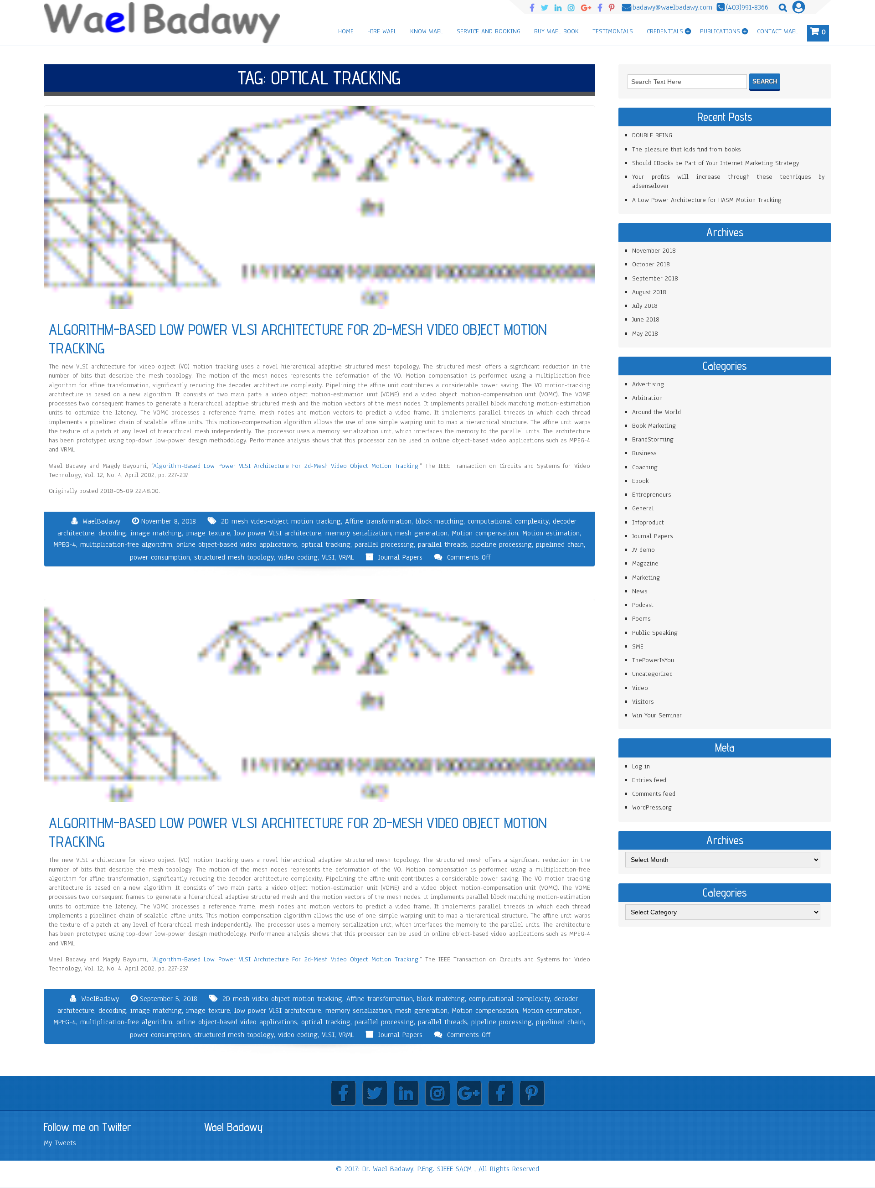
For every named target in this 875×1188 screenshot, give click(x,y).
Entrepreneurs (651, 494)
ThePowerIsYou (653, 660)
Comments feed (653, 793)
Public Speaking (655, 632)
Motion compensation (485, 533)
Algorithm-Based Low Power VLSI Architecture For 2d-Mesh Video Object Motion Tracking (285, 466)
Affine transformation (378, 521)
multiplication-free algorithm (126, 545)
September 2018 (655, 278)
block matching (439, 521)
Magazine (645, 563)
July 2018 (645, 305)
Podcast (643, 605)
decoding (112, 533)
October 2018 (651, 264)
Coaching (645, 467)
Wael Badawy (233, 1127)
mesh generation (421, 533)
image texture (208, 533)
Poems (641, 618)
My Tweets (60, 1143)
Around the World (656, 412)
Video (640, 688)
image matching (156, 533)
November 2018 (654, 250)
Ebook (640, 481)
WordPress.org (652, 807)
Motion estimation (551, 533)
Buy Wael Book (556, 31)
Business (644, 453)
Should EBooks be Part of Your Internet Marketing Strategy (715, 163)
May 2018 (645, 333)
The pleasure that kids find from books (686, 149)
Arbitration (647, 398)
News (639, 591)
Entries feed (649, 780)
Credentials (665, 31)
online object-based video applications (236, 545)
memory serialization (358, 533)
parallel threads (442, 545)
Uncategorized (652, 673)
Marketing (646, 577)
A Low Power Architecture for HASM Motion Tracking (707, 200)
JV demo (643, 549)
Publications (720, 31)
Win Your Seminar (657, 715)
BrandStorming (653, 439)
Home (346, 31)
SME (637, 646)
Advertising (648, 384)
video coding (298, 557)
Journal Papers (400, 557)
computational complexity (508, 521)
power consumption (160, 557)
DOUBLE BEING (652, 135)
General (643, 508)
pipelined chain (560, 545)
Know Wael (426, 31)
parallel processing (384, 545)
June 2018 (645, 319)
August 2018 (649, 292)
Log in (641, 766)
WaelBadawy (101, 521)
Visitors (643, 701)
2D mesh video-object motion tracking (281, 521)
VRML (346, 557)
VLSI (328, 557)
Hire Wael (381, 31)
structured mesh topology (234, 557)
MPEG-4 (64, 545)
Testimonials (612, 31)
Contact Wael (777, 31)
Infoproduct (648, 522)
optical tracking (325, 545)
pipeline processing (501, 545)
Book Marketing (654, 425)
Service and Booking (488, 31)
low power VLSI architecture (277, 533)
